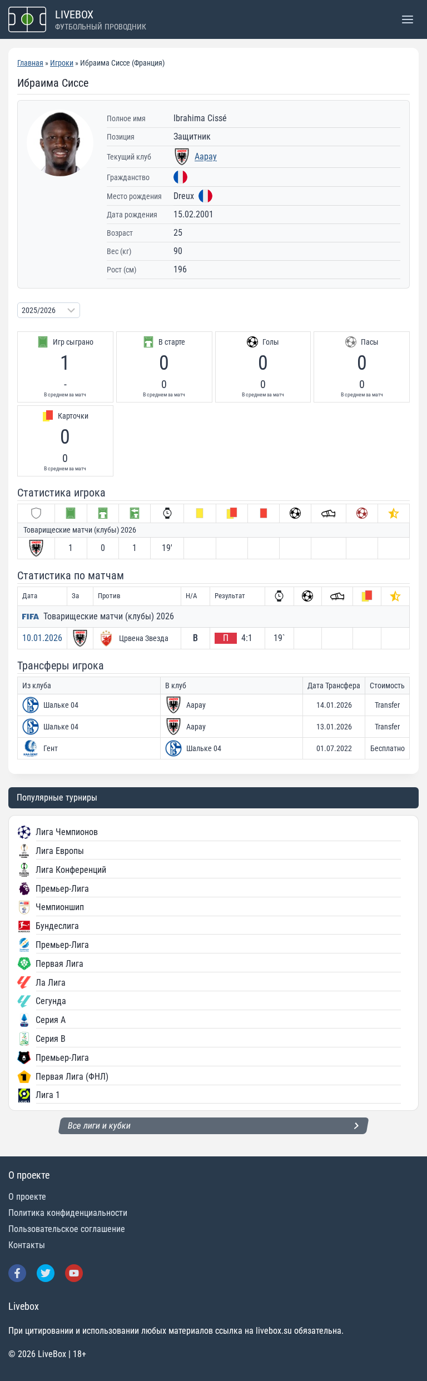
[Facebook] (17, 1273)
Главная (30, 62)
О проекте (27, 1196)
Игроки (61, 62)
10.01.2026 (42, 638)
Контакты (26, 1245)
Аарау (206, 156)
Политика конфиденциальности (67, 1213)
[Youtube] (74, 1273)
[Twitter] (45, 1273)
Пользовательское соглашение (66, 1229)
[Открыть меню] (407, 19)
